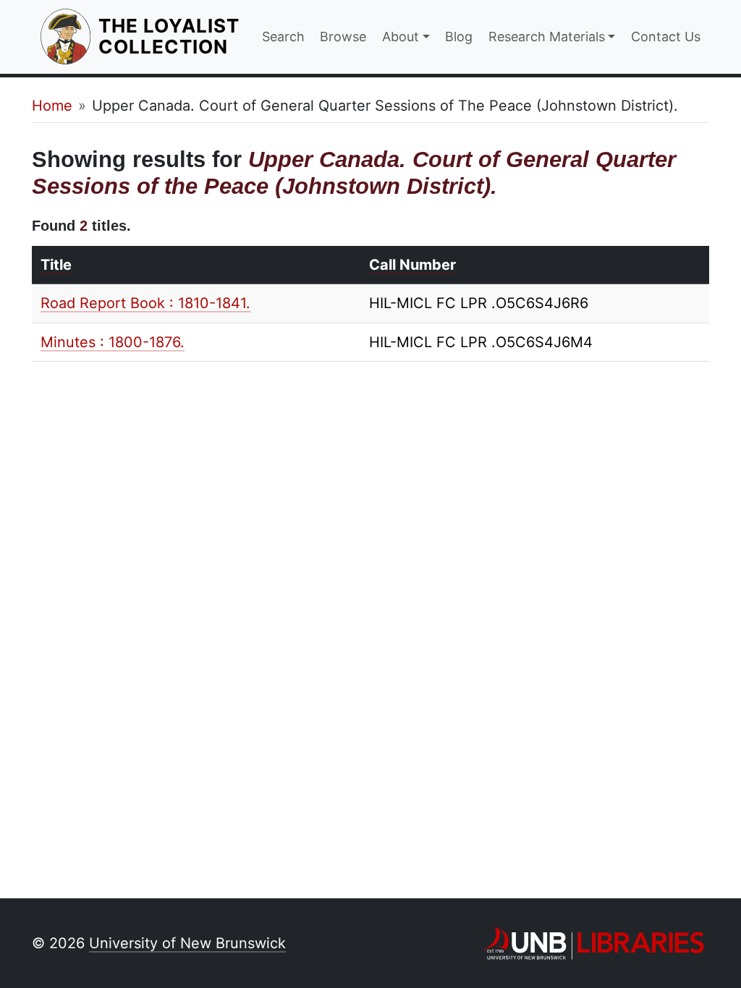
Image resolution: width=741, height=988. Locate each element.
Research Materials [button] (546, 36)
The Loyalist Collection (171, 36)
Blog (459, 36)
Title (56, 264)
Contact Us (665, 36)
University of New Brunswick (187, 943)
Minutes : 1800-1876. (113, 342)
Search (283, 36)
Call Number (412, 264)
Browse (343, 36)
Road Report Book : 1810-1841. (145, 303)
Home (52, 105)
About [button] (400, 36)
